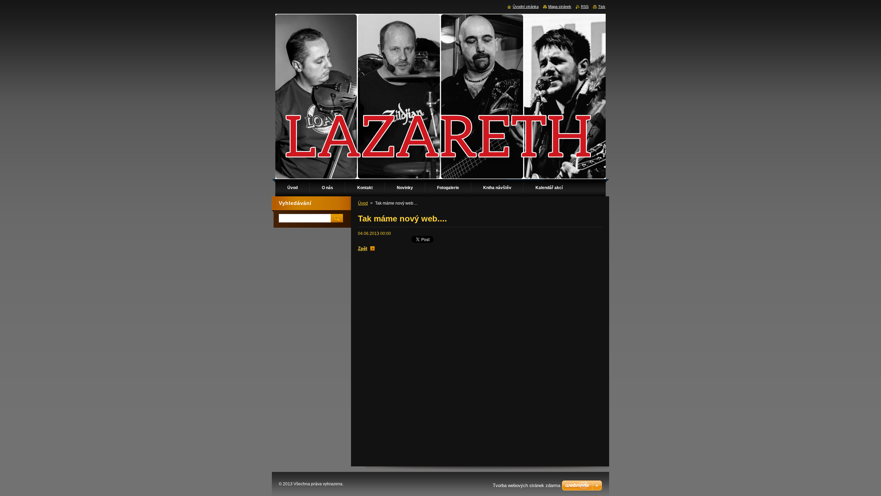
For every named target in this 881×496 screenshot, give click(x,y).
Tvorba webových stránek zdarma (526, 485)
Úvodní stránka (526, 6)
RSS (584, 6)
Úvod (363, 203)
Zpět (362, 248)
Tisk (601, 6)
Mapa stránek (559, 6)
